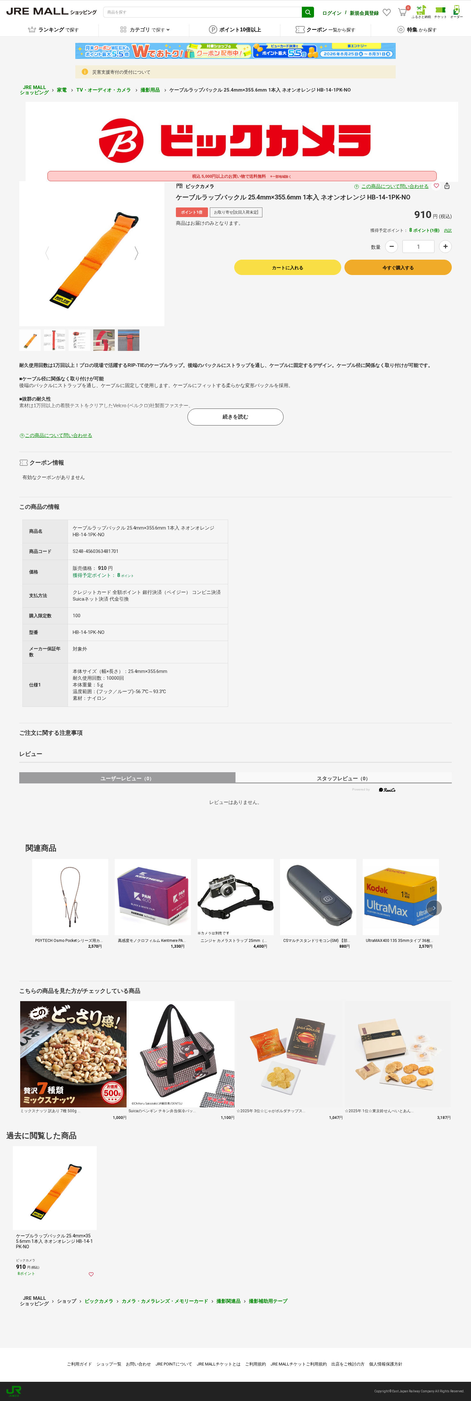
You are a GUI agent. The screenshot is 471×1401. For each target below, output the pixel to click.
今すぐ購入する (398, 267)
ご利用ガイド (79, 1364)
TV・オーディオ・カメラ (104, 90)
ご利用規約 (255, 1364)
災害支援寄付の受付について (121, 72)
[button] (434, 908)
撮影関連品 (229, 1301)
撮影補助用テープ (268, 1301)
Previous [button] (51, 254)
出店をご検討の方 (348, 1364)
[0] (402, 12)
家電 (62, 90)
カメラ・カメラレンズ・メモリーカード (165, 1301)
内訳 (448, 230)
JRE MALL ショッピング (34, 90)
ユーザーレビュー (127, 778)
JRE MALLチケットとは (219, 1364)
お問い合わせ (138, 1364)
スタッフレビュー (343, 778)
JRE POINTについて (173, 1364)
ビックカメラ (99, 1301)
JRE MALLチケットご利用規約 (298, 1364)
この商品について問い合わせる (395, 186)
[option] (91, 253)
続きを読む (235, 417)
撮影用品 (151, 90)
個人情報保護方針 (385, 1364)
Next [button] (133, 254)
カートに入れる (287, 267)
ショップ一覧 (108, 1364)
